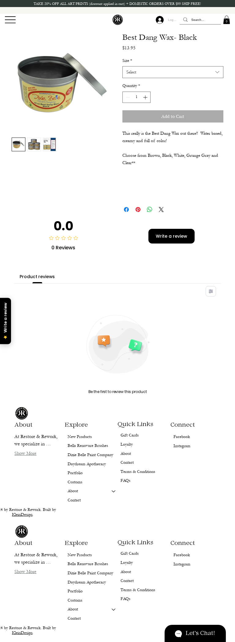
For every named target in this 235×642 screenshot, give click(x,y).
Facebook (181, 555)
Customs (75, 600)
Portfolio (75, 591)
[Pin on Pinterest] (138, 209)
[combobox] (172, 72)
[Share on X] (161, 209)
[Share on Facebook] (126, 209)
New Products (80, 555)
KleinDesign (22, 632)
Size (127, 60)
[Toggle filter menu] (211, 291)
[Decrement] (127, 97)
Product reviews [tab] (37, 277)
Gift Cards (130, 553)
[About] (113, 609)
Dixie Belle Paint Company (90, 573)
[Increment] (146, 97)
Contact (74, 618)
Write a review (171, 236)
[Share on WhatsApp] (149, 209)
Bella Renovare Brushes (88, 563)
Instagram (181, 564)
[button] (226, 20)
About (73, 609)
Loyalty (127, 562)
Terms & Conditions (138, 589)
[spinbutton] (136, 97)
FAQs (125, 598)
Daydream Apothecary (87, 582)
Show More (25, 571)
